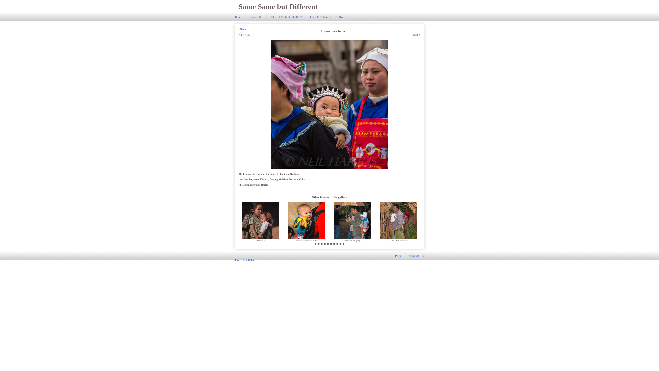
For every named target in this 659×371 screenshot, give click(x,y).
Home (238, 17)
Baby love (261, 241)
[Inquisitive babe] (329, 104)
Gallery (256, 17)
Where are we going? (352, 241)
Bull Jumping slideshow (286, 17)
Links (397, 256)
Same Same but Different (278, 7)
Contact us (416, 256)
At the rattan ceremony (398, 241)
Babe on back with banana (306, 241)
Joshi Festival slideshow (326, 17)
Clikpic (252, 260)
